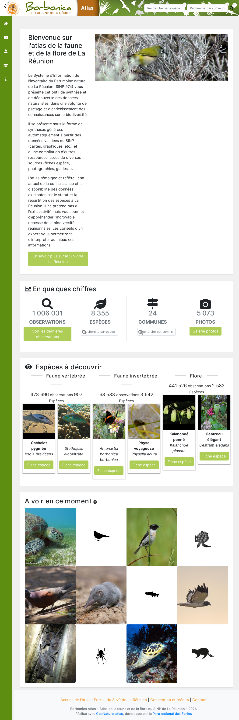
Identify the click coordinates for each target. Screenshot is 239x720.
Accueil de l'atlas (75, 699)
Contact (199, 699)
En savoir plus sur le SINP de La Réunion (58, 259)
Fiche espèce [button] (38, 465)
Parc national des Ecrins (172, 714)
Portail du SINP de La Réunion (120, 699)
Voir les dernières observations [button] (47, 334)
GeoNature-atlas (109, 714)
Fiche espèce (50, 540)
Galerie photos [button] (205, 331)
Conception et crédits (169, 699)
